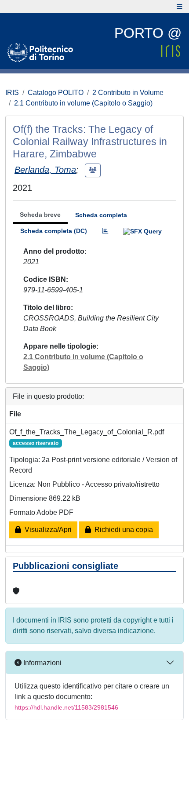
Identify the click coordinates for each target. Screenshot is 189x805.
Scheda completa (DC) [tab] (53, 230)
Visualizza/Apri (46, 529)
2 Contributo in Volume (128, 92)
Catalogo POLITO (56, 92)
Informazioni (42, 663)
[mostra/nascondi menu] (179, 6)
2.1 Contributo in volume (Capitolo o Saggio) (83, 103)
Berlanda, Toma (45, 170)
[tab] (105, 231)
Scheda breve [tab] (40, 214)
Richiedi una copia (122, 529)
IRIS (12, 92)
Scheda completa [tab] (101, 215)
